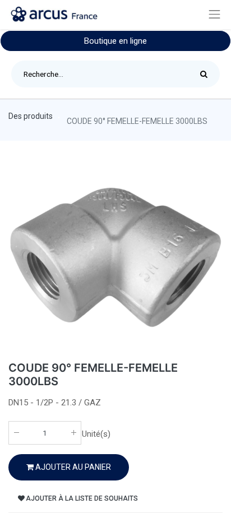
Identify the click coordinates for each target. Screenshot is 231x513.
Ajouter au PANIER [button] (72, 467)
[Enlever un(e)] (16, 433)
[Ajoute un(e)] (73, 433)
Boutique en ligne (115, 41)
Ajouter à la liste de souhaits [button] (82, 498)
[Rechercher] (206, 74)
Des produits (30, 116)
